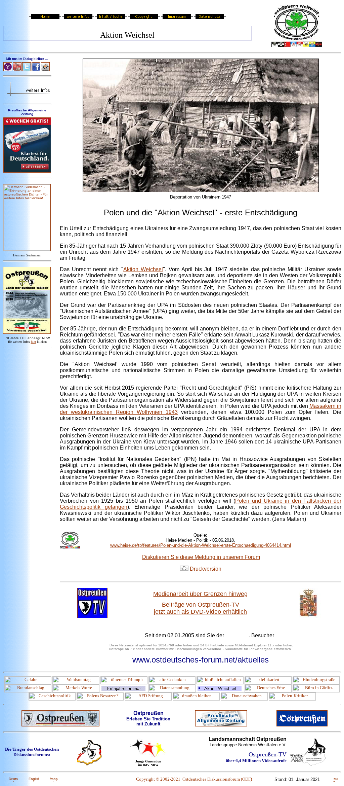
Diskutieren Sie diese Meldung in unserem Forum (201, 557)
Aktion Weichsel (143, 269)
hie (33, 342)
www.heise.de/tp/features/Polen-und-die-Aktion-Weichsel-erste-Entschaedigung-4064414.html (200, 545)
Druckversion (205, 569)
